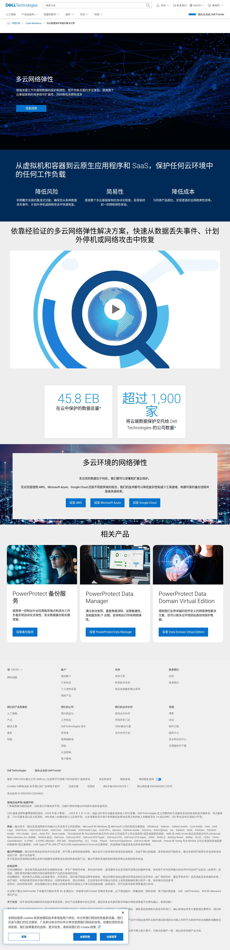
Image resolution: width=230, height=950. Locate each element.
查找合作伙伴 (122, 713)
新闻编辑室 (67, 739)
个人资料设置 (68, 689)
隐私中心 (174, 732)
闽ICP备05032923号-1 (115, 786)
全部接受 (112, 936)
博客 (171, 713)
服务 (9, 732)
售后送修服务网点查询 (127, 689)
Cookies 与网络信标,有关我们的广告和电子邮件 (33, 786)
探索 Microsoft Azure (107, 502)
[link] (180, 5)
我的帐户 (66, 676)
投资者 (65, 732)
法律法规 (73, 786)
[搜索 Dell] (148, 5)
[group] (42, 593)
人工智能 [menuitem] (11, 14)
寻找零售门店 (122, 719)
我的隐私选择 (147, 779)
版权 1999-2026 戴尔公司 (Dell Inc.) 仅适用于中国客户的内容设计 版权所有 (48, 779)
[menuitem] (30, 14)
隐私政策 (125, 779)
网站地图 (12, 677)
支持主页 (120, 676)
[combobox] (97, 5)
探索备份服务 (25, 632)
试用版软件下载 (178, 745)
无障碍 (91, 786)
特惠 (9, 739)
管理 (23, 936)
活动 (171, 719)
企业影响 (66, 752)
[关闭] (123, 913)
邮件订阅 (174, 726)
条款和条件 (105, 779)
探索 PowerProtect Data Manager (110, 632)
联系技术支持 (122, 682)
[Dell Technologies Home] (21, 5)
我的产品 (66, 695)
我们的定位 (67, 713)
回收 (63, 745)
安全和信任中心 (178, 739)
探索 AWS (76, 502)
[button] (163, 5)
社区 (171, 676)
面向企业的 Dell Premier (211, 14)
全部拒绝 (85, 936)
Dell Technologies (16, 770)
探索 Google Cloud (145, 502)
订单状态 (66, 682)
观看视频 (31, 108)
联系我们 (174, 682)
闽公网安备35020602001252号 (154, 786)
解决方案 (12, 726)
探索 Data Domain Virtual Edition (183, 632)
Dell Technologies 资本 (73, 726)
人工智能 (12, 713)
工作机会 (66, 719)
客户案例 (66, 758)
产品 (9, 719)
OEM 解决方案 (123, 726)
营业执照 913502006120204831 (25, 793)
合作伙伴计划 (122, 732)
